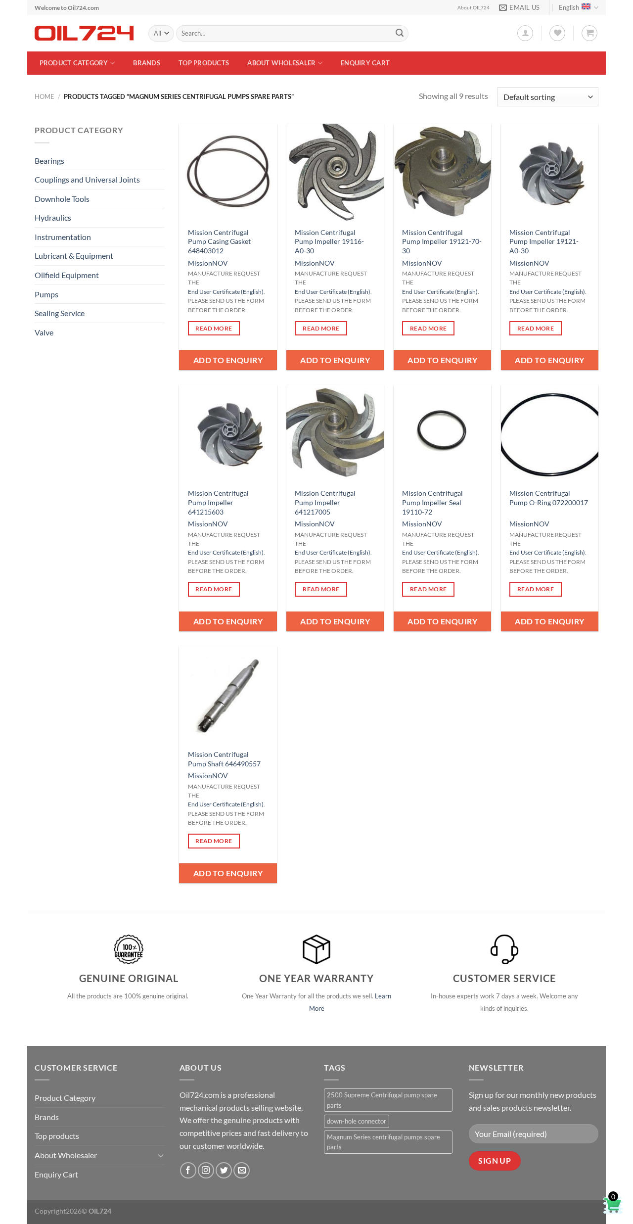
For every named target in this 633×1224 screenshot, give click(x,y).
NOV (220, 263)
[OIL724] (84, 33)
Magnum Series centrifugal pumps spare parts (383, 1142)
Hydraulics (53, 217)
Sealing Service (60, 313)
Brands (146, 63)
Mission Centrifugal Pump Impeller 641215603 (218, 502)
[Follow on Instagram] (206, 1170)
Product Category (74, 63)
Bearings (49, 160)
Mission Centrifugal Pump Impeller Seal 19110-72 (432, 502)
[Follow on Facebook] (188, 1170)
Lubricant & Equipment (74, 255)
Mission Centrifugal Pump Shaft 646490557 (224, 759)
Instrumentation (63, 236)
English (569, 7)
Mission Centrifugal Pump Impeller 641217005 (325, 502)
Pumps (46, 294)
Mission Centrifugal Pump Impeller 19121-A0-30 (544, 241)
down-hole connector (356, 1121)
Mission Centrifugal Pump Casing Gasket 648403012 (219, 241)
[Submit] (399, 33)
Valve (44, 332)
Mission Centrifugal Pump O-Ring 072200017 (548, 498)
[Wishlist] (557, 33)
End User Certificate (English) (226, 291)
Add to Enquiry (228, 360)
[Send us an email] (241, 1170)
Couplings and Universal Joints (87, 179)
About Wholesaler (281, 63)
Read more (213, 328)
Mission (200, 263)
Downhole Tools (62, 198)
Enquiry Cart (365, 63)
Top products (204, 63)
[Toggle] (161, 1155)
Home (44, 96)
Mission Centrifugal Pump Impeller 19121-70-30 (442, 241)
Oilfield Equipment (67, 275)
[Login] (525, 33)
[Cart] (589, 33)
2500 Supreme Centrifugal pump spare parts (382, 1100)
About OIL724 (473, 7)
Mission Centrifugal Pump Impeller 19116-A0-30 (329, 241)
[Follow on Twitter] (224, 1170)
